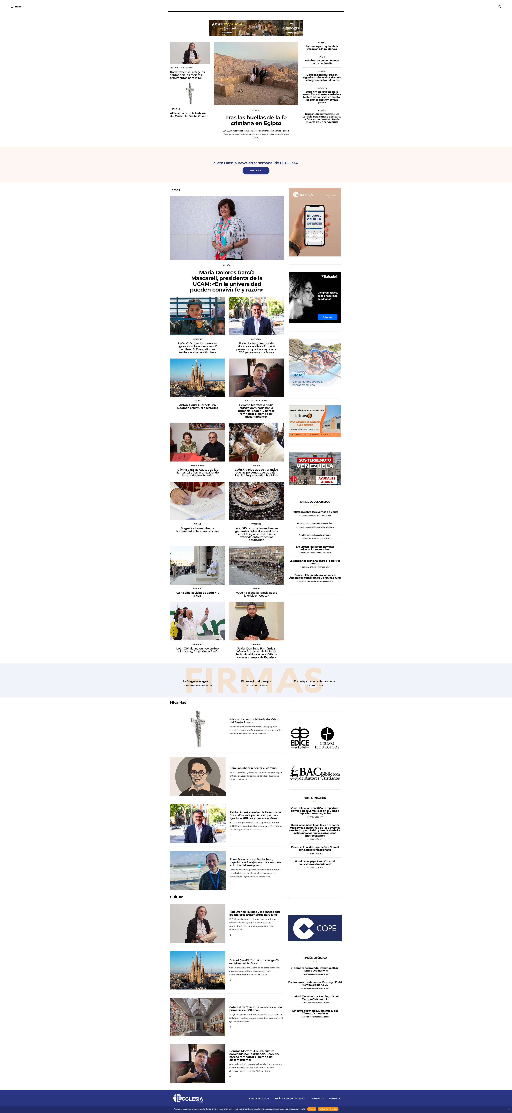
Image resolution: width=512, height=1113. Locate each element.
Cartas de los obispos (315, 501)
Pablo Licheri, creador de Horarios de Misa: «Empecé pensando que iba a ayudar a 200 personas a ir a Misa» (256, 348)
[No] (508, 1109)
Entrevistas (186, 68)
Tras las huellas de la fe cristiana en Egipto (256, 120)
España (322, 43)
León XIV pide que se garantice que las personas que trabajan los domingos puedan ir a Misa (256, 472)
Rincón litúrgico (315, 957)
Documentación (315, 798)
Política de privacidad (328, 1109)
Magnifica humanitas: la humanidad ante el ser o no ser (197, 530)
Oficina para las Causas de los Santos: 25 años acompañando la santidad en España (197, 472)
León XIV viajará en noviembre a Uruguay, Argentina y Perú (197, 650)
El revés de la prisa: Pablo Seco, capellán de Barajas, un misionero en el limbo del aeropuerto (255, 862)
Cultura (174, 68)
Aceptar (311, 1109)
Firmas (201, 465)
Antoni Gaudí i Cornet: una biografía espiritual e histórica (197, 406)
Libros (197, 401)
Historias (175, 109)
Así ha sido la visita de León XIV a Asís (197, 594)
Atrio (322, 57)
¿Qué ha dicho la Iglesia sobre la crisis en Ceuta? (256, 594)
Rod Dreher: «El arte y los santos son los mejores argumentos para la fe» (187, 75)
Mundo (256, 110)
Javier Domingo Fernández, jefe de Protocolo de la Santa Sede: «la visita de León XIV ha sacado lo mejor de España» (256, 653)
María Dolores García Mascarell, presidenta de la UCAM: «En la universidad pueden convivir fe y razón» (227, 281)
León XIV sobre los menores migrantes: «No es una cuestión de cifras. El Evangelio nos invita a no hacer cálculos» (197, 348)
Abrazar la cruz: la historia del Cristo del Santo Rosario (189, 115)
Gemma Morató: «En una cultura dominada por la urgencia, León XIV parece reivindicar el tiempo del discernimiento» (256, 410)
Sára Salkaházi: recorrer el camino (253, 768)
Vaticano (322, 88)
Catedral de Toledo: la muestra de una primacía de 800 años (255, 1008)
